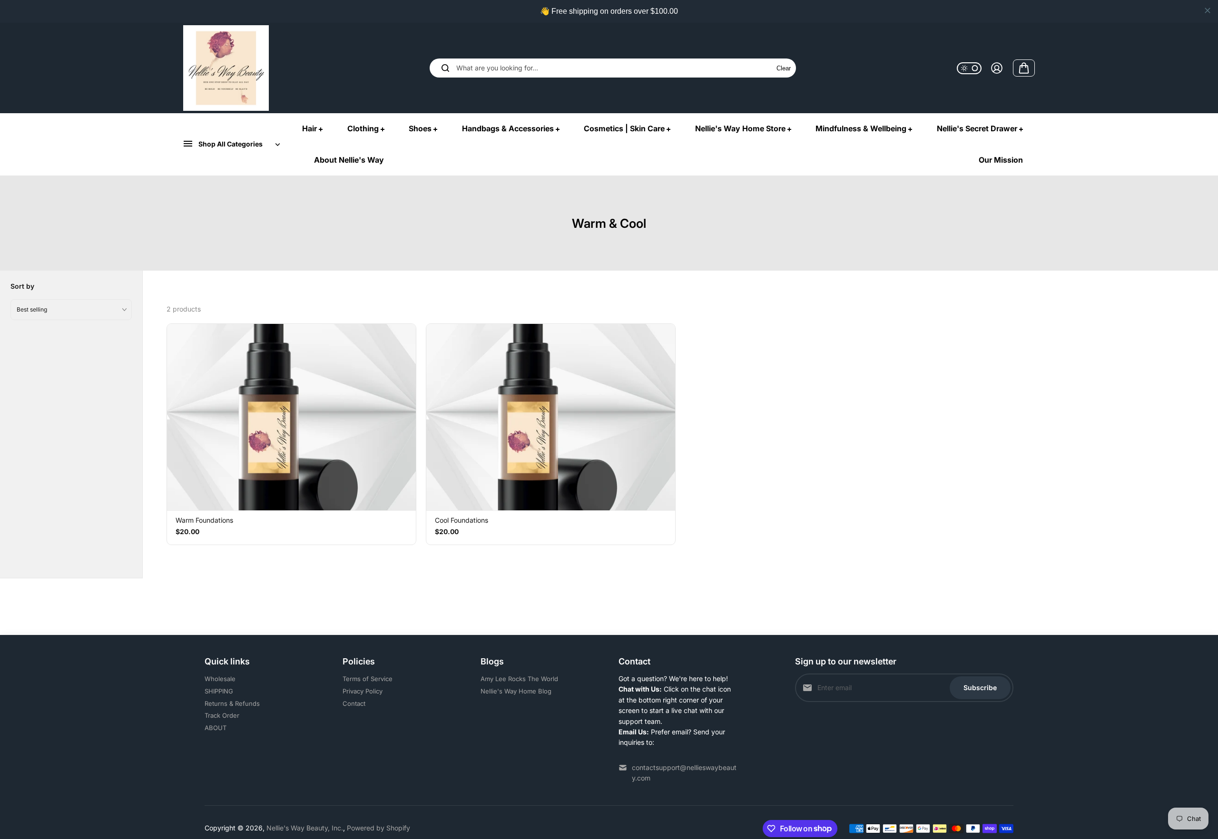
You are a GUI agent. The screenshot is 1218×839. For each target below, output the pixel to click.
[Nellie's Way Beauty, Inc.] (226, 68)
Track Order (222, 715)
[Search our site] (445, 68)
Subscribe (980, 687)
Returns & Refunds (232, 703)
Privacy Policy (363, 691)
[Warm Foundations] (291, 417)
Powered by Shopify (378, 828)
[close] (1207, 10)
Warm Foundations (204, 520)
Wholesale (220, 679)
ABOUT (215, 728)
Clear (783, 68)
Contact (354, 703)
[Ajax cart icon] (1024, 68)
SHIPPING (219, 691)
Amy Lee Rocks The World (519, 679)
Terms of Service (368, 679)
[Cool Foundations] (550, 417)
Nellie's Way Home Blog (516, 691)
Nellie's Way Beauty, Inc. (304, 828)
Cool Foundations (461, 520)
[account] (996, 68)
